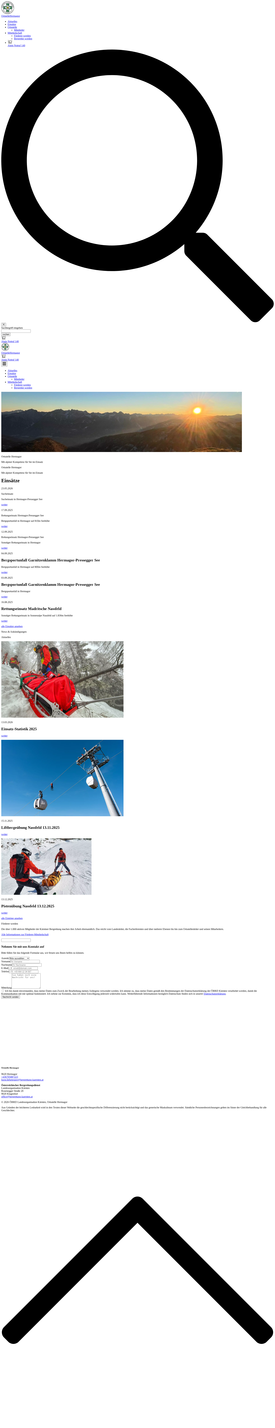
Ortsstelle (12, 376)
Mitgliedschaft (15, 382)
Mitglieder (19, 30)
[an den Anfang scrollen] (137, 1425)
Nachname (6, 964)
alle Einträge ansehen (12, 918)
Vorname (5, 961)
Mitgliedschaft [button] (15, 33)
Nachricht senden (11, 997)
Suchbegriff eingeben (12, 328)
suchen (6, 334)
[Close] (3, 325)
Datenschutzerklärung (215, 993)
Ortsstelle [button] (12, 27)
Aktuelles (12, 21)
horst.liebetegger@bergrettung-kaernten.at (22, 1079)
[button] (137, 321)
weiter (4, 504)
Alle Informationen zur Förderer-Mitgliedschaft (25, 934)
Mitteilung (6, 987)
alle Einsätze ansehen (12, 626)
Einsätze (12, 24)
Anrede (5, 958)
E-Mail (4, 968)
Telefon (5, 971)
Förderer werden (22, 35)
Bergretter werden (23, 38)
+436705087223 (9, 1077)
